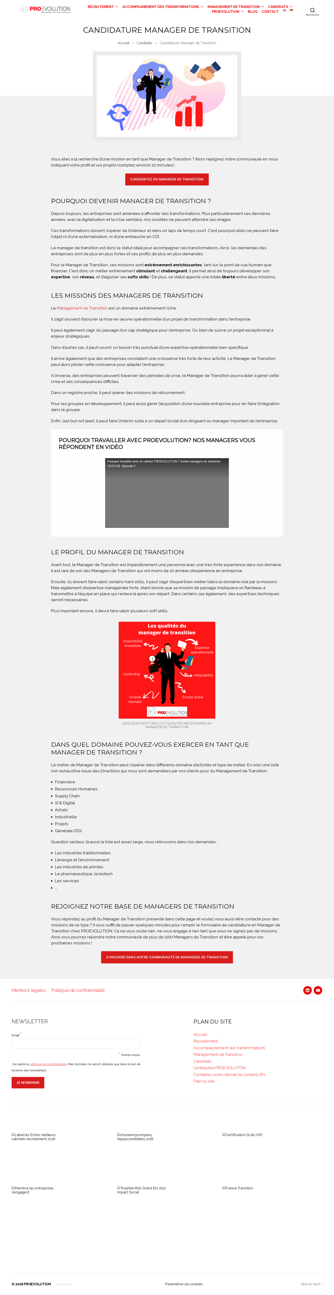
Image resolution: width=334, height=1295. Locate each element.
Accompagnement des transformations (160, 7)
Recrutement (101, 7)
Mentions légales (29, 990)
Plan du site (204, 1081)
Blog (253, 11)
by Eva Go (63, 1284)
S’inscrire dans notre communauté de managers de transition (167, 957)
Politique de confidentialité (78, 990)
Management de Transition (234, 7)
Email (17, 1034)
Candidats (278, 7)
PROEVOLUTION (225, 11)
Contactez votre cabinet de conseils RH (229, 1074)
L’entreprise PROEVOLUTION (219, 1067)
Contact (270, 11)
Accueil (123, 43)
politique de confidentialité (47, 1064)
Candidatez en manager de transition (167, 179)
